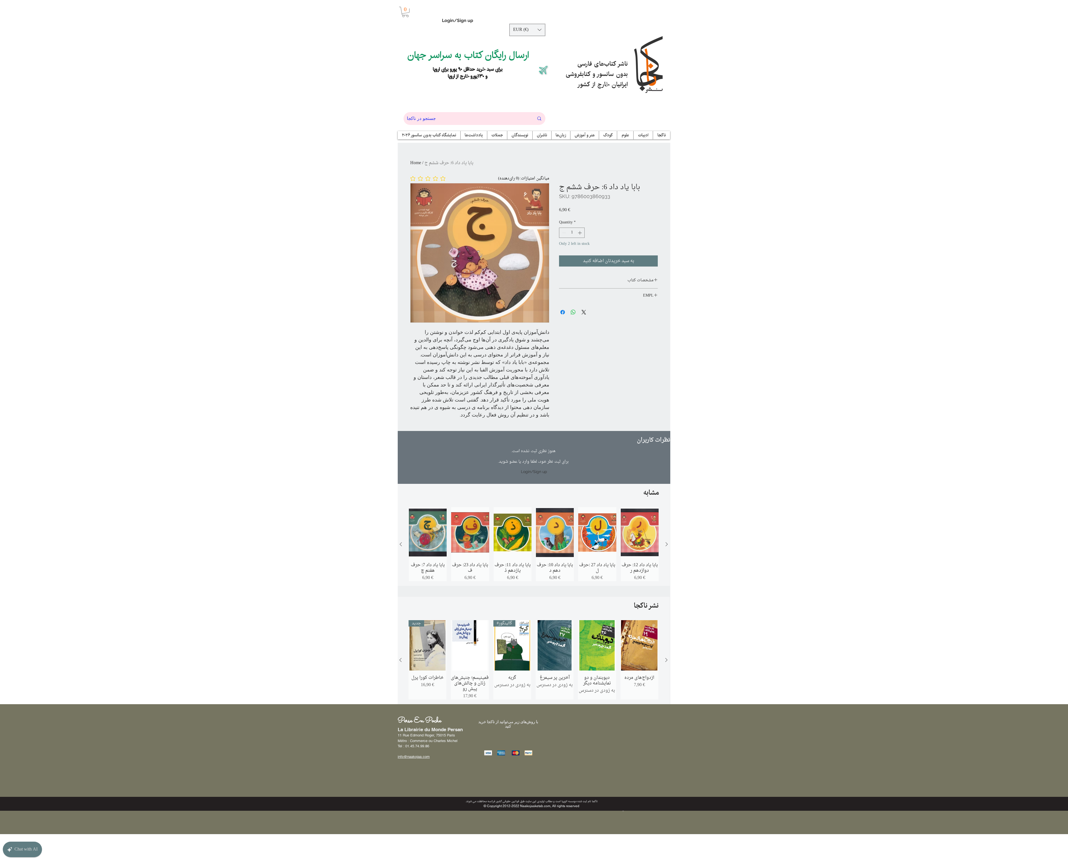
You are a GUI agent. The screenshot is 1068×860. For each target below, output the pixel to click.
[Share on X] (583, 312)
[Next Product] (666, 544)
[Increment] (580, 233)
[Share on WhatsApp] (573, 312)
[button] (405, 12)
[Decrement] (563, 233)
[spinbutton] (572, 233)
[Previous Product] (400, 544)
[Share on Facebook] (562, 312)
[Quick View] (428, 532)
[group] (533, 544)
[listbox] (527, 30)
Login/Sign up (457, 20)
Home (415, 163)
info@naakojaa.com (414, 757)
